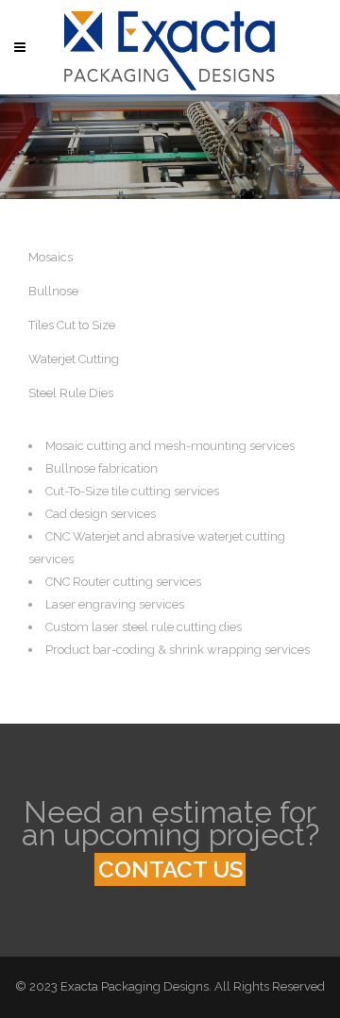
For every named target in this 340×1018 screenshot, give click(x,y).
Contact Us (170, 869)
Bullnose (53, 291)
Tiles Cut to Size (71, 325)
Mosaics (50, 257)
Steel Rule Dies (70, 393)
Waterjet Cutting (73, 359)
